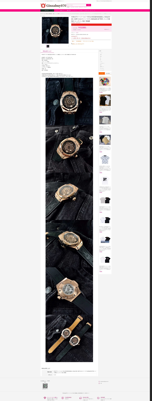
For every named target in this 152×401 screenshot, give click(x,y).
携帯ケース (102, 66)
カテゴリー (47, 10)
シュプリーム (86, 10)
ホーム (57, 10)
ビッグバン (76, 7)
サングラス (102, 68)
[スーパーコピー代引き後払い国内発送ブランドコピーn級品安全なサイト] (53, 5)
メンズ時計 (58, 13)
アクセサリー (102, 63)
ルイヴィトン (74, 10)
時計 (54, 13)
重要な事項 (69, 10)
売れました (106, 29)
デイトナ (85, 7)
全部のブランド (63, 10)
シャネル (80, 10)
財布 (101, 54)
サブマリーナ (81, 7)
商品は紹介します (47, 51)
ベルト (101, 61)
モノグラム (72, 7)
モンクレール (92, 10)
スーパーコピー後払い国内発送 (46, 13)
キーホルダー (102, 70)
